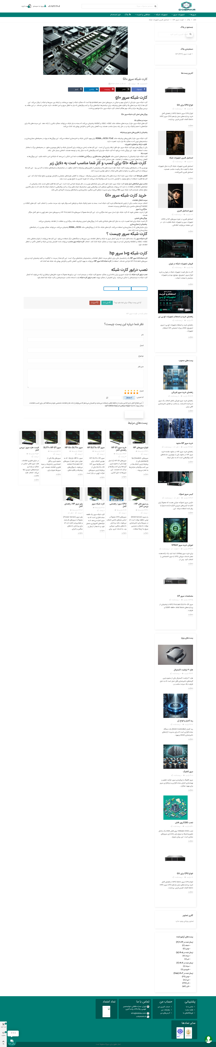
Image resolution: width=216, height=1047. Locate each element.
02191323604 (141, 1016)
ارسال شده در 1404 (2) (184, 963)
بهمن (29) (185, 976)
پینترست (107, 89)
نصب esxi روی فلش (184, 822)
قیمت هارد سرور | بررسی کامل (29, 449)
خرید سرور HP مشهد (184, 443)
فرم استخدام (115, 14)
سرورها (193, 14)
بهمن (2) (186, 948)
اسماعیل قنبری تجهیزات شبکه (181, 158)
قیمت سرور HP (131, 313)
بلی (105, 302)
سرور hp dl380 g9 (95, 447)
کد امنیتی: (140, 397)
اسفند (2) (185, 945)
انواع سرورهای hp (140, 447)
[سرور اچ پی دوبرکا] (186, 6)
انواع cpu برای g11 (185, 105)
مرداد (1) (186, 966)
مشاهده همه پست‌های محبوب (175, 623)
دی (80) (186, 980)
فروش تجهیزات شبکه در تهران (181, 264)
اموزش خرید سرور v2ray (182, 545)
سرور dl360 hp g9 (52, 447)
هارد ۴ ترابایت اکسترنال (183, 670)
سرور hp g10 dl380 (74, 447)
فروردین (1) (185, 969)
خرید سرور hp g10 (139, 288)
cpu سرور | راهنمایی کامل (118, 505)
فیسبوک (139, 89)
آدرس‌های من (165, 1013)
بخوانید (190, 125)
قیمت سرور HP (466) (183, 54)
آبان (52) (185, 986)
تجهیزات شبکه (162, 14)
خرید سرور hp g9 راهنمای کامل (118, 449)
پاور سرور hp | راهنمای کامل (73, 505)
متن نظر (141, 367)
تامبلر (76, 89)
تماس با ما (189, 1006)
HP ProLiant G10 (67, 212)
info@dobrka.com (138, 1013)
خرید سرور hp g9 (111, 288)
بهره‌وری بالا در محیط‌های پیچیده (135, 167)
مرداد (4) (185, 956)
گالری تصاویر (188, 915)
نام (142, 335)
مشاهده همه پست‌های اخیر (175, 346)
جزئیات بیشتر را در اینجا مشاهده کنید (117, 405)
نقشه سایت (189, 1009)
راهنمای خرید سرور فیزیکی (182, 392)
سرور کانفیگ (188, 771)
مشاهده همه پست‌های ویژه (175, 901)
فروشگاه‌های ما (188, 1013)
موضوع (141, 356)
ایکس (124, 89)
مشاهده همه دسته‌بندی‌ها (175, 60)
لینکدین (91, 89)
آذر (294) (185, 983)
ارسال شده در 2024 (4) (184, 942)
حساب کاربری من (164, 1006)
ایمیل (142, 345)
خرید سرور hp (125, 288)
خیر (93, 302)
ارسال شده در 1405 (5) (184, 952)
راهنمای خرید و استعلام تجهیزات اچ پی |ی (175, 316)
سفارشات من (165, 1009)
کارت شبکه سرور (98, 504)
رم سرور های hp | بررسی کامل (141, 505)
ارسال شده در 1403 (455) (183, 973)
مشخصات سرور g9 (185, 596)
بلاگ (126, 14)
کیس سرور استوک (186, 494)
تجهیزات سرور (179, 14)
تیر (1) (186, 959)
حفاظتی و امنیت (143, 14)
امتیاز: (141, 391)
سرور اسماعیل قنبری (185, 211)
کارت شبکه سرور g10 (140, 102)
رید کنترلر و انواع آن (185, 721)
